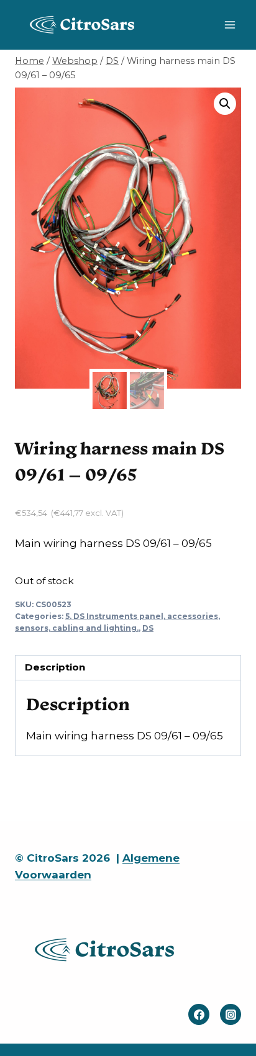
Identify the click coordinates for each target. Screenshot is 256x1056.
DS (147, 628)
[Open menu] (229, 24)
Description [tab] (55, 667)
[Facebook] (198, 1014)
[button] (225, 104)
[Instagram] (230, 1014)
